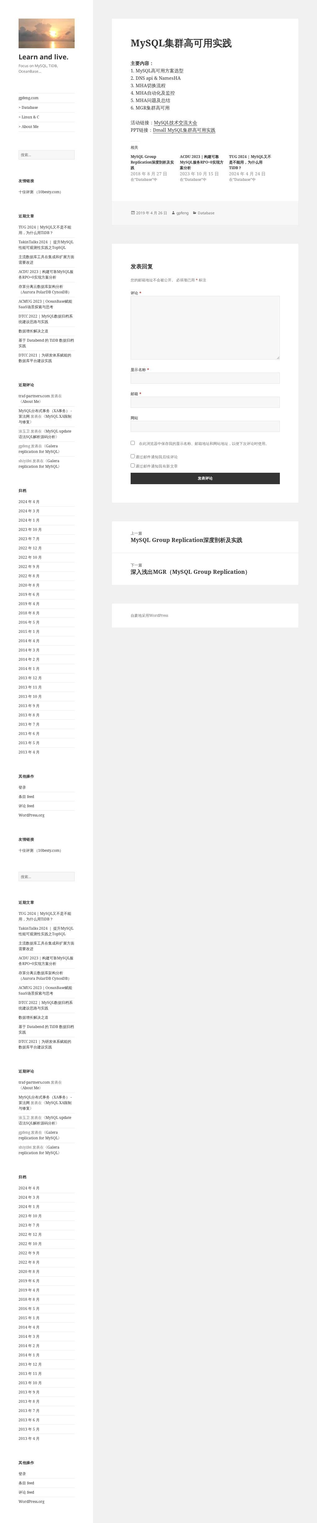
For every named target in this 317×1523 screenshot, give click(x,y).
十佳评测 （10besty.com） (41, 191)
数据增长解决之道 (33, 331)
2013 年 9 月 (29, 705)
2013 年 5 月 (29, 742)
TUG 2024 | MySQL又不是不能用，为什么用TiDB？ (45, 229)
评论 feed (26, 805)
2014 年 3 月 (29, 650)
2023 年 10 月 (30, 529)
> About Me (28, 126)
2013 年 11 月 (30, 687)
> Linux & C (29, 117)
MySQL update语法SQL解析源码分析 (45, 434)
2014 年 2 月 (29, 659)
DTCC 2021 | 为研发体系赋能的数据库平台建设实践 (45, 357)
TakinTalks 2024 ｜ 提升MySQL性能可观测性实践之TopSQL (46, 244)
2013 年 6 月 (29, 733)
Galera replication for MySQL (38, 448)
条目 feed (26, 796)
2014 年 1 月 (29, 668)
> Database (28, 107)
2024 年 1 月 (29, 520)
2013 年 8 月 (29, 715)
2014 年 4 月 (29, 640)
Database (206, 212)
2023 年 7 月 (29, 538)
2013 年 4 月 (29, 752)
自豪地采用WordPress (149, 615)
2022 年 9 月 (29, 566)
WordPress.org (31, 815)
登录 (22, 787)
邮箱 (136, 393)
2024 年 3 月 (29, 511)
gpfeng (182, 212)
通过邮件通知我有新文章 (157, 466)
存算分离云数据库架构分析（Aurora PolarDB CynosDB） (45, 289)
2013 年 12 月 (30, 677)
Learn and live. (43, 56)
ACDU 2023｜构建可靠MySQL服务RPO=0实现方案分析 (46, 274)
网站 (134, 417)
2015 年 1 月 (29, 631)
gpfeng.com (28, 97)
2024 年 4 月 (29, 501)
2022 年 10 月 (30, 557)
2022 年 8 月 (29, 575)
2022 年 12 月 (30, 548)
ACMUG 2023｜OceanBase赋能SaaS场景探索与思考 (45, 304)
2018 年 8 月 (29, 613)
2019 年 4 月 (29, 603)
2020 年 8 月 (29, 585)
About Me (30, 401)
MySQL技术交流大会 (175, 122)
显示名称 (140, 369)
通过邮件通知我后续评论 (157, 456)
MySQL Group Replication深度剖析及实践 (152, 162)
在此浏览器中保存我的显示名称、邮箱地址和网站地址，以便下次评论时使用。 (204, 443)
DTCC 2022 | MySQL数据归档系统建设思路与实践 (46, 319)
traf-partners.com (34, 396)
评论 (136, 293)
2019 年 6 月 (29, 594)
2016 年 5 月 (29, 622)
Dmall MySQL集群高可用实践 (184, 130)
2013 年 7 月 (29, 724)
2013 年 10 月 (30, 696)
